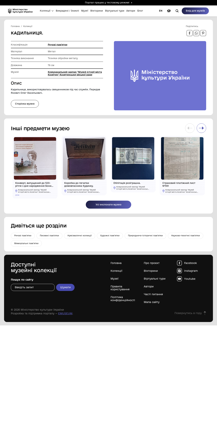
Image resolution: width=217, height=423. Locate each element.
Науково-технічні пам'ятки (185, 235)
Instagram (191, 270)
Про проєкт (152, 263)
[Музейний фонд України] (21, 11)
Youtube (189, 278)
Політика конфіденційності (123, 298)
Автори (149, 286)
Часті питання (153, 294)
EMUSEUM (65, 313)
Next (201, 128)
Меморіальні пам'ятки (26, 243)
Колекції (116, 270)
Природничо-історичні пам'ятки (145, 235)
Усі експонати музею (108, 204)
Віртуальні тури (154, 278)
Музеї (115, 278)
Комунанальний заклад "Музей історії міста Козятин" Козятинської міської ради (75, 73)
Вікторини (151, 270)
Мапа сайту (152, 302)
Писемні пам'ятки (49, 235)
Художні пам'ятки (110, 235)
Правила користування (120, 288)
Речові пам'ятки (57, 44)
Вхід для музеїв (195, 10)
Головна (116, 263)
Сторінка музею (25, 103)
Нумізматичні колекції (79, 235)
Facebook (190, 263)
